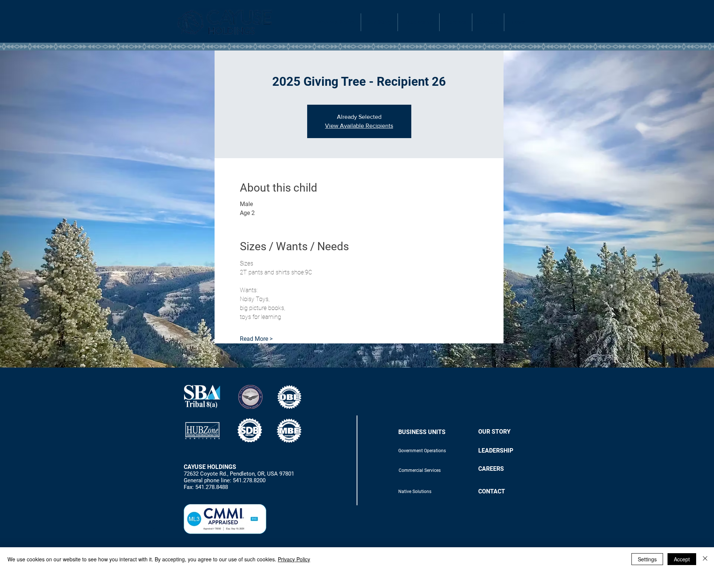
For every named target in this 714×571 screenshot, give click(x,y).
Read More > (256, 338)
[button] (336, 22)
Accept (682, 559)
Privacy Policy (294, 559)
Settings (647, 559)
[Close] (705, 559)
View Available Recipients (359, 126)
